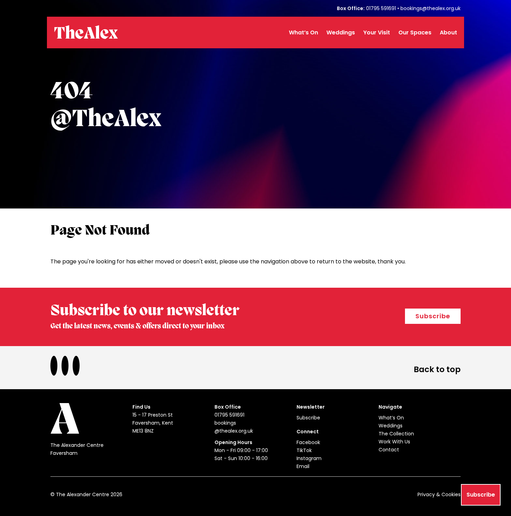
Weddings (340, 32)
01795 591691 (381, 8)
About (448, 32)
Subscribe (432, 316)
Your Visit (376, 32)
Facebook (308, 442)
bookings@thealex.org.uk (430, 8)
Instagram (309, 458)
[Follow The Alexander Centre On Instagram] (78, 365)
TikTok (304, 450)
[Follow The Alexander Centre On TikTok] (67, 365)
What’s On (303, 32)
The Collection (396, 433)
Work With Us (394, 441)
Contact (389, 449)
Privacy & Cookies (439, 494)
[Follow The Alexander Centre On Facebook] (56, 365)
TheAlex (86, 34)
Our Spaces (414, 32)
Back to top (437, 369)
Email (303, 466)
